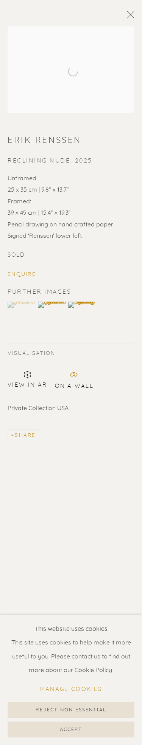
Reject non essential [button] (71, 710)
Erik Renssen (44, 140)
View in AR (27, 385)
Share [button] (25, 435)
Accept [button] (71, 729)
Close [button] (128, 17)
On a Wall (74, 384)
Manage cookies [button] (71, 689)
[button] (22, 305)
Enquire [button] (22, 274)
